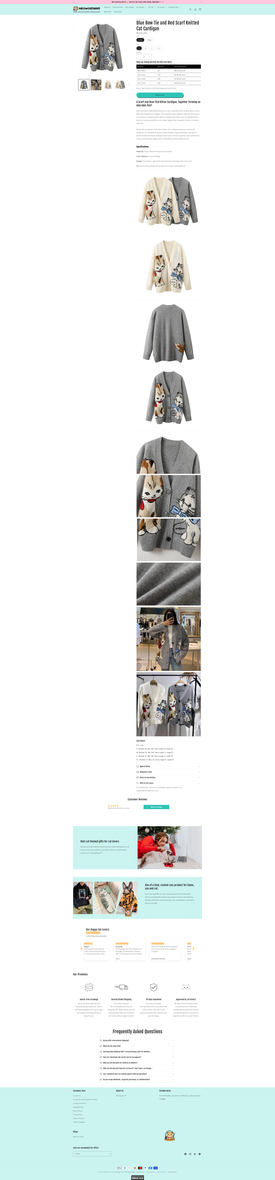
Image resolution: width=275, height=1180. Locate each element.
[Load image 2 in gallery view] (96, 84)
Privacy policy (151, 1172)
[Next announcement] (201, 2)
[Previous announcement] (73, 2)
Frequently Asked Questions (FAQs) (85, 1099)
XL (159, 48)
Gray (140, 40)
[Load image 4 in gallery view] (120, 84)
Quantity (139, 53)
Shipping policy (172, 1172)
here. (163, 1099)
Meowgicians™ (121, 1096)
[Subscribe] (109, 1153)
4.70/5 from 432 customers (96, 936)
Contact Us (77, 1096)
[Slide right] (128, 84)
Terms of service (161, 1172)
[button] (141, 7)
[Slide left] (75, 84)
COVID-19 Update (79, 1122)
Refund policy (140, 1172)
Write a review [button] (156, 807)
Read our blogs (78, 1137)
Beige (149, 40)
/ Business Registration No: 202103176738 (123, 1172)
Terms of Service (78, 1118)
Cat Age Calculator (79, 1103)
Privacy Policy (77, 1115)
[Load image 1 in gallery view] (83, 84)
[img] (138, 932)
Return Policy (77, 1111)
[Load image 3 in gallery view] (108, 84)
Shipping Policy (78, 1107)
